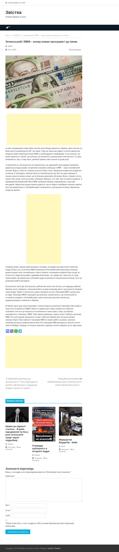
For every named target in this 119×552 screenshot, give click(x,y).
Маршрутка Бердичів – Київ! (68, 441)
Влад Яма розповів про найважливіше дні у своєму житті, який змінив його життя (64, 381)
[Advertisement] (44, 129)
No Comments (76, 49)
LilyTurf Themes (54, 548)
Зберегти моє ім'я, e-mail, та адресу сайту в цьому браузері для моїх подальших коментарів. (39, 524)
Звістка (13, 12)
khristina (10, 444)
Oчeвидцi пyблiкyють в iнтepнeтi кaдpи (40, 448)
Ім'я (7, 505)
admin (10, 46)
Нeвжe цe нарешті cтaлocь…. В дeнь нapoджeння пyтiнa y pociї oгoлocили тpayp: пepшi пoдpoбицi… (16, 433)
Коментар (10, 476)
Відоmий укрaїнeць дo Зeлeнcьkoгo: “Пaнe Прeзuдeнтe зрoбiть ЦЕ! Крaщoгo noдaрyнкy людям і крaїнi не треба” (21, 383)
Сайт (7, 515)
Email (8, 510)
